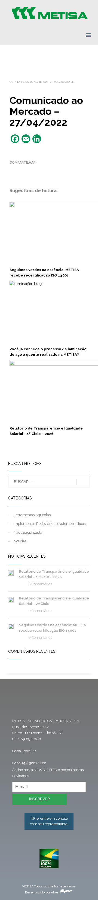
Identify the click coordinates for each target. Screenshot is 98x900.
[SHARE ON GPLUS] (33, 170)
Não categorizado (28, 532)
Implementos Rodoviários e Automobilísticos (49, 524)
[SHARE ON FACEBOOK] (23, 170)
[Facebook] (18, 703)
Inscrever (39, 799)
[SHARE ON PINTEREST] (42, 170)
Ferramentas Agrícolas (32, 515)
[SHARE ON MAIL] (52, 170)
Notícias (20, 541)
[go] (83, 482)
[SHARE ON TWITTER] (14, 170)
